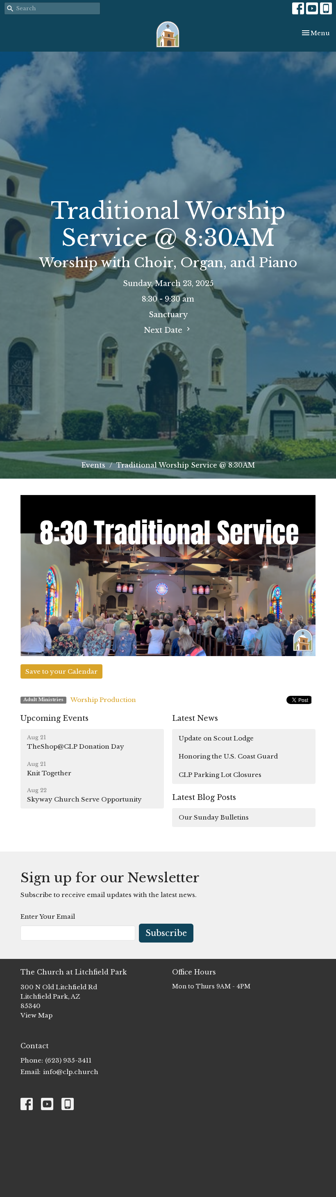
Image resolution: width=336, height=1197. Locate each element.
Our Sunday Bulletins (214, 817)
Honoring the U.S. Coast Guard (228, 756)
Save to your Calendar (61, 671)
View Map (36, 1015)
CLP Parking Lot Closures (220, 775)
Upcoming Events (54, 718)
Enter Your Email (47, 916)
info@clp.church (70, 1072)
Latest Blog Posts (204, 797)
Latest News (195, 718)
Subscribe (166, 933)
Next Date (164, 330)
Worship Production (103, 700)
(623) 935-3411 (68, 1060)
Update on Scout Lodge (216, 738)
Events (93, 465)
